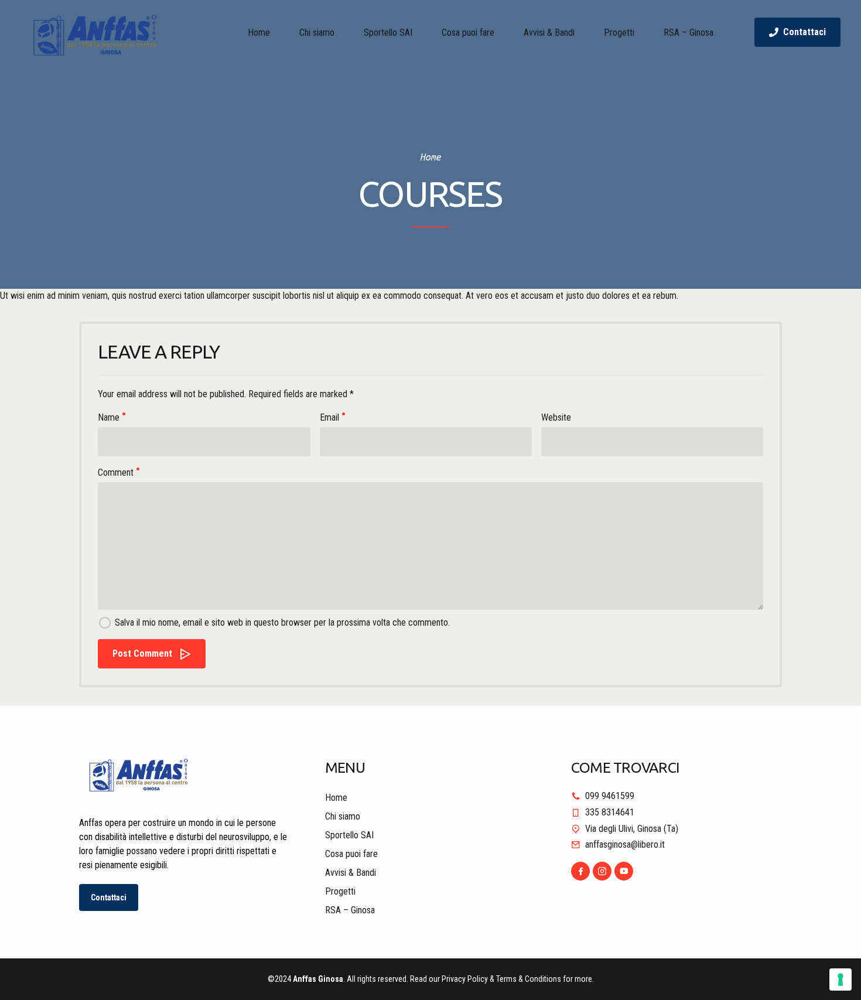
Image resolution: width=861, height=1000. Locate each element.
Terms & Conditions (528, 979)
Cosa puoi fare (468, 32)
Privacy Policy (465, 979)
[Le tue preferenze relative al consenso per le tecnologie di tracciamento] (840, 979)
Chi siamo (316, 32)
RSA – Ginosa (688, 32)
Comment (116, 472)
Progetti (619, 32)
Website (556, 417)
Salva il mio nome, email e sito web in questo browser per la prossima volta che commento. (282, 622)
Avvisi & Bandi (549, 32)
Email (329, 417)
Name (108, 417)
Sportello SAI (388, 32)
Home (259, 32)
